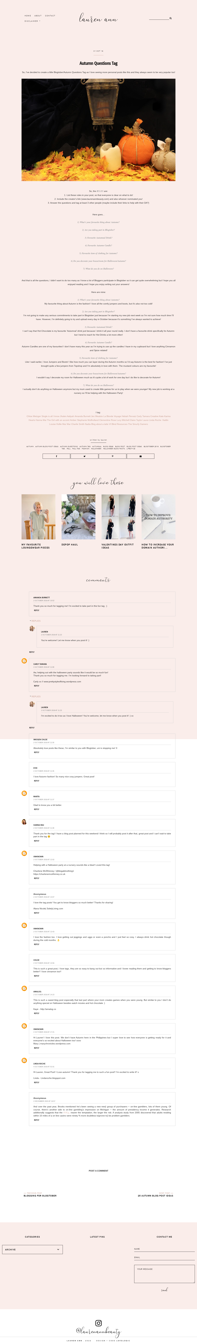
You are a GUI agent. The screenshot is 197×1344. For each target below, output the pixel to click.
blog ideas (108, 446)
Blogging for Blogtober (40, 1195)
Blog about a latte (99, 424)
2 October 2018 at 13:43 (43, 932)
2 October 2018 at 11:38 (43, 828)
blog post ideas (134, 446)
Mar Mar (66, 424)
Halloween (96, 448)
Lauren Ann (99, 17)
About (38, 15)
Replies (36, 621)
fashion (85, 448)
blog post (120, 446)
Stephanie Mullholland (88, 420)
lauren (104, 440)
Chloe (36, 960)
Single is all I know (50, 416)
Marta (36, 796)
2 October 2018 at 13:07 (43, 897)
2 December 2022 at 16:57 (44, 1101)
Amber (73, 420)
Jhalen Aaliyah (67, 416)
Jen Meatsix (97, 416)
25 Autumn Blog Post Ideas (155, 1195)
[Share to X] (84, 456)
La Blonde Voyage (112, 416)
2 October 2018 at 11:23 (51, 710)
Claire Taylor (136, 420)
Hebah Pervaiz (129, 416)
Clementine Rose (107, 420)
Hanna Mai (41, 420)
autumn (30, 446)
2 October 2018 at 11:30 (43, 742)
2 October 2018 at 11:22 (51, 635)
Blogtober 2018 (151, 446)
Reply (36, 610)
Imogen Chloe (40, 739)
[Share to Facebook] (56, 456)
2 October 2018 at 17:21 (43, 1032)
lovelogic (123, 1341)
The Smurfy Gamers (138, 424)
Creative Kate (157, 416)
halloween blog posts (114, 448)
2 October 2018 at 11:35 (43, 771)
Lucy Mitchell (123, 420)
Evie (35, 768)
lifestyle (131, 448)
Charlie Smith (77, 424)
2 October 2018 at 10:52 (43, 600)
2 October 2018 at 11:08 (43, 667)
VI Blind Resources (118, 424)
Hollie (59, 424)
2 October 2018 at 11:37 (43, 799)
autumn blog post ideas (46, 446)
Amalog (37, 991)
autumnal (96, 446)
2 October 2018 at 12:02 (43, 859)
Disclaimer (31, 21)
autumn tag (85, 446)
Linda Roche (155, 420)
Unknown (38, 856)
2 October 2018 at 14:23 (43, 995)
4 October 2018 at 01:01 (43, 1067)
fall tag (76, 448)
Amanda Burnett (82, 416)
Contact (50, 15)
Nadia (88, 424)
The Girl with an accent (58, 420)
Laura (145, 420)
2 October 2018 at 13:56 (43, 963)
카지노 (66, 1112)
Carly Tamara (143, 416)
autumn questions (69, 446)
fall (69, 448)
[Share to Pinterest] (112, 456)
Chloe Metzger (34, 416)
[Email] (140, 456)
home (28, 15)
